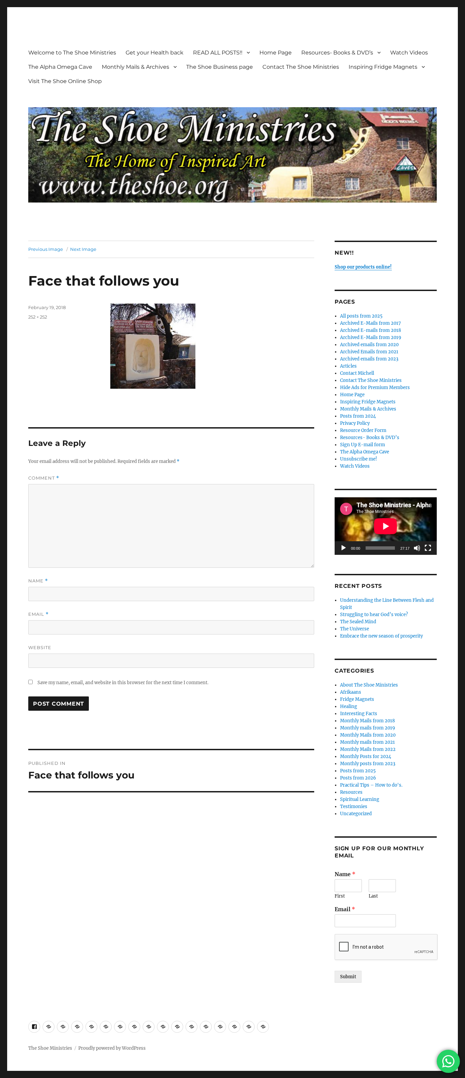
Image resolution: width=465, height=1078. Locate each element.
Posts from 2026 (358, 778)
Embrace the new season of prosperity (381, 636)
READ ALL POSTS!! (217, 52)
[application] (386, 526)
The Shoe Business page (219, 67)
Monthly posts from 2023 (367, 764)
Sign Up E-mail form (362, 445)
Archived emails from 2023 (369, 359)
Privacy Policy (355, 423)
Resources (351, 792)
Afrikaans (350, 692)
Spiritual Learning (359, 799)
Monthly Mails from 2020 (368, 735)
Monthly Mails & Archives (135, 67)
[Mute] (417, 548)
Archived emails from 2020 (369, 345)
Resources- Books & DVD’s (337, 52)
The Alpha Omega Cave (60, 67)
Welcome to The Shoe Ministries (72, 52)
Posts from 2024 (358, 416)
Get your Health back (154, 52)
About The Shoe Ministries (369, 685)
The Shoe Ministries (50, 1048)
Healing (348, 706)
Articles (348, 366)
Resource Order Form (363, 430)
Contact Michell (357, 373)
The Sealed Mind (358, 622)
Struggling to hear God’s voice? (374, 614)
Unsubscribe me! (358, 459)
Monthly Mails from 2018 (367, 721)
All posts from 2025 (361, 316)
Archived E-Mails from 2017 (370, 323)
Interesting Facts (358, 714)
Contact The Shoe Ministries (300, 67)
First (340, 896)
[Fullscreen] (427, 548)
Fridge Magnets (357, 699)
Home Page (275, 52)
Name (38, 581)
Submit (348, 977)
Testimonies (353, 806)
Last (373, 896)
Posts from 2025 (358, 771)
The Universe (354, 629)
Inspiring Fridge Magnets (383, 67)
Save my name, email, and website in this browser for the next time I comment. (122, 683)
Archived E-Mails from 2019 (370, 337)
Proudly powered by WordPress (112, 1048)
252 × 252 (37, 317)
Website (39, 647)
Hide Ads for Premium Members (375, 387)
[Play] (343, 548)
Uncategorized (356, 814)
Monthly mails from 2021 (367, 742)
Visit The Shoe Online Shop (65, 81)
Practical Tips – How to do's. (371, 785)
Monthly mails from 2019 (367, 728)
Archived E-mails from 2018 (370, 330)
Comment (43, 478)
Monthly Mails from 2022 (368, 749)
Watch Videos (409, 52)
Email (38, 614)
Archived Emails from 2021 (369, 352)
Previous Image (45, 249)
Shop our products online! (363, 267)
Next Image (83, 249)
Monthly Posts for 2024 (365, 756)
